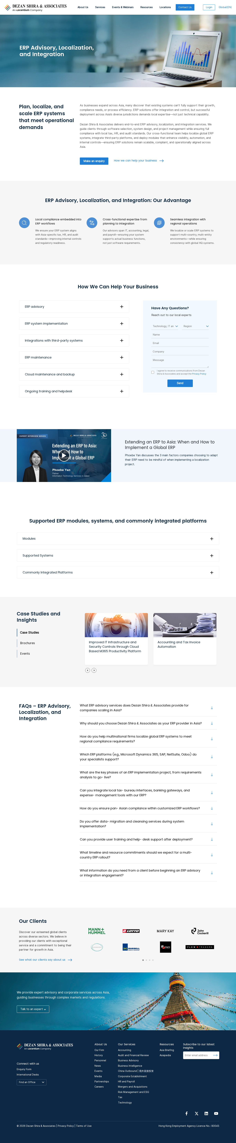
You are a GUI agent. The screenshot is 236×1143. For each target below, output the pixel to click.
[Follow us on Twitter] (196, 1113)
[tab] (143, 960)
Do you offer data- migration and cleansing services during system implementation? (132, 823)
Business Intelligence (130, 1065)
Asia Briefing (167, 1050)
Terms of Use (84, 1126)
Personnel (100, 1060)
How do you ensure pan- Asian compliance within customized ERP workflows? (140, 808)
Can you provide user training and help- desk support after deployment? (136, 839)
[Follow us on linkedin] (206, 1113)
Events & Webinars (123, 7)
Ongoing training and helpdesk (48, 391)
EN (225, 7)
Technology (125, 1102)
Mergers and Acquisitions (132, 1086)
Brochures (27, 643)
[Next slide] (94, 670)
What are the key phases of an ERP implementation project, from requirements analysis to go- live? (140, 774)
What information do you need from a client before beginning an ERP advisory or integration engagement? (140, 872)
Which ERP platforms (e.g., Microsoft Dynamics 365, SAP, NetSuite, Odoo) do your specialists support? (138, 756)
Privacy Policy (199, 373)
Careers (99, 1086)
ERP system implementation (46, 323)
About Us (83, 7)
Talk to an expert (31, 1009)
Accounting (124, 1050)
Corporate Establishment (132, 1076)
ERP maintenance (38, 357)
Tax (120, 1097)
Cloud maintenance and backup (50, 374)
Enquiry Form (24, 1069)
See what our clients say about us (42, 960)
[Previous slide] (87, 670)
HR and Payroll (126, 1081)
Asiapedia (165, 1055)
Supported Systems (38, 555)
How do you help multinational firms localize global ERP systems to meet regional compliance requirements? (136, 738)
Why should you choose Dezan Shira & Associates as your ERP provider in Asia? (141, 723)
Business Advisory (128, 1060)
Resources (146, 7)
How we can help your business (136, 160)
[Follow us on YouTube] (216, 1113)
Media (98, 1076)
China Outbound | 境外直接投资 (136, 1071)
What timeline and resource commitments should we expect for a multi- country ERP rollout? (136, 854)
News (98, 1065)
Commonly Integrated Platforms (48, 572)
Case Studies (29, 632)
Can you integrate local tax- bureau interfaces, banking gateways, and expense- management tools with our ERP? (135, 792)
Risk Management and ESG (133, 1092)
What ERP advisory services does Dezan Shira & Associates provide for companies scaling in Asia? (134, 707)
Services (100, 7)
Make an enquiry (94, 161)
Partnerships (102, 1081)
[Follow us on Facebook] (187, 1113)
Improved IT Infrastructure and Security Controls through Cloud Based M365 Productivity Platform (115, 646)
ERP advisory (34, 306)
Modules (29, 538)
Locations (165, 7)
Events (25, 653)
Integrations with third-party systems (54, 340)
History (99, 1055)
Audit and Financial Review (133, 1055)
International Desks (28, 1074)
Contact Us (185, 7)
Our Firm (99, 1050)
